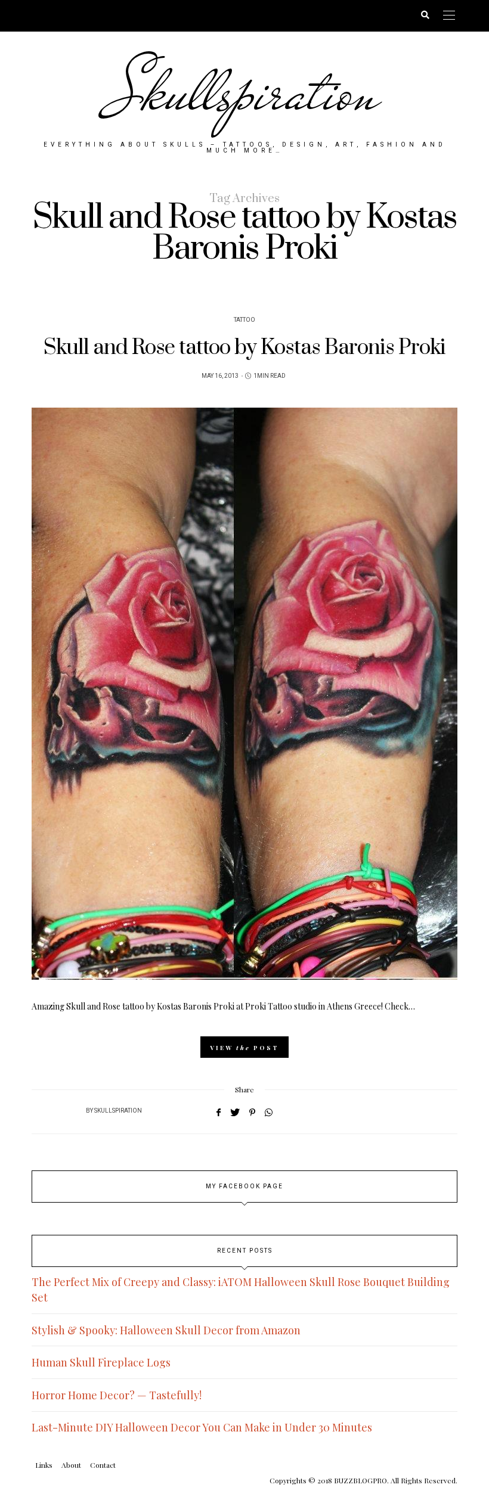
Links (43, 1465)
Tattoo (244, 320)
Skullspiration (245, 92)
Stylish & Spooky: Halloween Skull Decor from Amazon (166, 1330)
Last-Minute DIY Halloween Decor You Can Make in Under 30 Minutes (202, 1427)
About (71, 1465)
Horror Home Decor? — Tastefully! (117, 1395)
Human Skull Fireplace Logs (101, 1362)
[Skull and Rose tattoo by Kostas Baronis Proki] (244, 694)
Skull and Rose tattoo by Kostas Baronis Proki (244, 347)
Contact (103, 1465)
